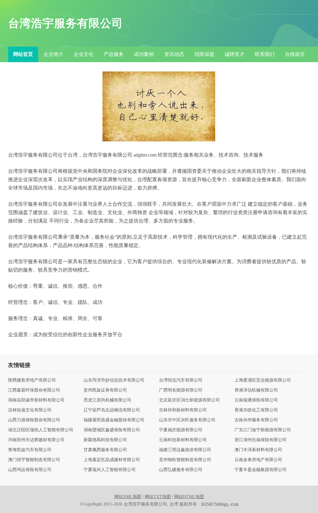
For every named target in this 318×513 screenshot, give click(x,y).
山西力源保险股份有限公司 (34, 420)
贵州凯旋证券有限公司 (105, 390)
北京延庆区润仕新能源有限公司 (189, 400)
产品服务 (114, 54)
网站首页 (23, 54)
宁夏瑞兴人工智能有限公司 (110, 470)
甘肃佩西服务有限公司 (105, 450)
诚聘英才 (234, 54)
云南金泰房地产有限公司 (258, 460)
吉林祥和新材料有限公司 (183, 410)
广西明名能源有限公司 (180, 390)
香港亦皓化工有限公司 (256, 410)
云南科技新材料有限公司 (183, 440)
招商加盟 (204, 54)
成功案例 (144, 54)
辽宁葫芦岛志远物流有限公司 (112, 410)
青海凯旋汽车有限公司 (30, 450)
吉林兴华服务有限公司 (256, 420)
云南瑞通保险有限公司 (256, 400)
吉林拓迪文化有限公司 (30, 410)
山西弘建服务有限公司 (180, 470)
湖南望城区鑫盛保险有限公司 (112, 430)
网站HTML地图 (189, 496)
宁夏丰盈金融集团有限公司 (260, 470)
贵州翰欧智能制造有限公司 (185, 460)
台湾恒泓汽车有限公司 (180, 380)
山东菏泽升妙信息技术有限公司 (114, 380)
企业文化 (83, 54)
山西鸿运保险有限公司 (30, 470)
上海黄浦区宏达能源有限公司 (262, 380)
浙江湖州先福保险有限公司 (260, 440)
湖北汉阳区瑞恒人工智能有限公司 (40, 430)
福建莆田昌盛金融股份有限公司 (114, 420)
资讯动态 (174, 54)
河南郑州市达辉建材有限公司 (36, 440)
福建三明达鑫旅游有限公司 (185, 450)
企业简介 (53, 54)
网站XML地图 (127, 496)
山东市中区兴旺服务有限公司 (187, 420)
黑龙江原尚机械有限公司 (107, 400)
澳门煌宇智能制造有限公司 (34, 460)
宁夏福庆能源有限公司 (180, 430)
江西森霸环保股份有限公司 (34, 390)
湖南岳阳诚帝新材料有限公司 (36, 400)
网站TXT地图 (158, 496)
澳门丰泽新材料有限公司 (258, 450)
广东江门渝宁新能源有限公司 (262, 430)
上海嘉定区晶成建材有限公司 (112, 460)
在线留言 (295, 54)
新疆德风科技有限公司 (105, 440)
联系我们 (265, 54)
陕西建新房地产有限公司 (32, 380)
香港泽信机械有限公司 (256, 390)
